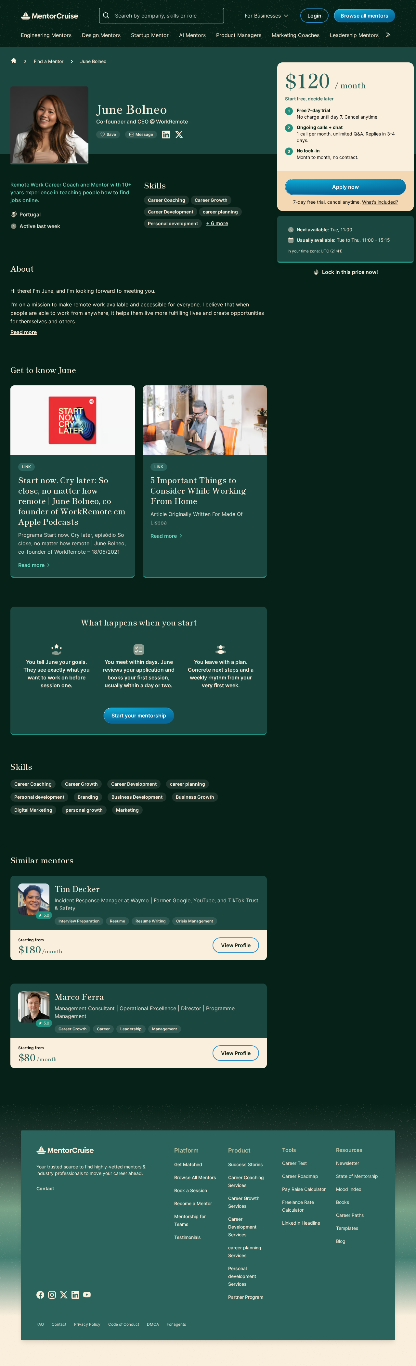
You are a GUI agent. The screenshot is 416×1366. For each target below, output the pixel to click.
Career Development (170, 211)
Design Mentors (101, 35)
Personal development (173, 223)
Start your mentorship (138, 715)
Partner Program (245, 1297)
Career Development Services (242, 1226)
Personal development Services (242, 1276)
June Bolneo (93, 61)
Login (314, 15)
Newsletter (347, 1163)
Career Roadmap (300, 1176)
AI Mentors (192, 35)
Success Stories (245, 1164)
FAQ (40, 1324)
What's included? (380, 202)
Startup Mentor (150, 35)
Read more (23, 332)
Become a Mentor (193, 1203)
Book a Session (190, 1190)
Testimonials (187, 1237)
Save (111, 134)
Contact (45, 1188)
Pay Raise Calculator (304, 1189)
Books (342, 1202)
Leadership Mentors (354, 35)
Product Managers (238, 35)
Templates (347, 1228)
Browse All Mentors (195, 1177)
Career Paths (350, 1215)
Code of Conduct (123, 1324)
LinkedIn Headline (301, 1223)
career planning (220, 211)
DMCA (153, 1324)
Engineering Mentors (46, 35)
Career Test (294, 1163)
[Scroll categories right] (390, 35)
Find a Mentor (48, 61)
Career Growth (211, 200)
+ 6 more (217, 223)
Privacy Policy (87, 1324)
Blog (340, 1241)
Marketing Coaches (295, 35)
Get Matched (188, 1164)
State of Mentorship (357, 1176)
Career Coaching (166, 200)
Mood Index (348, 1189)
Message (144, 134)
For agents (176, 1324)
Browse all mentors (364, 15)
